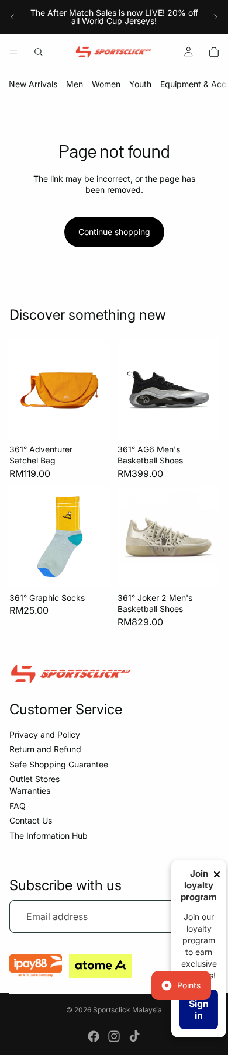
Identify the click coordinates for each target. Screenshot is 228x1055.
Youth (140, 84)
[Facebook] (94, 1036)
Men (74, 84)
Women (106, 84)
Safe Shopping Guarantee (58, 764)
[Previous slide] (13, 17)
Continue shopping (114, 232)
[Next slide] (215, 17)
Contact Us (30, 820)
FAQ (17, 806)
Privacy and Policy (44, 734)
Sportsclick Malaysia (127, 1009)
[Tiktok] (134, 1036)
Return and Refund (45, 749)
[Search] (38, 52)
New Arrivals (33, 84)
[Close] (217, 874)
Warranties (29, 790)
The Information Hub (48, 835)
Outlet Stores (34, 779)
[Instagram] (114, 1036)
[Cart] (214, 52)
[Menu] (13, 52)
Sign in (199, 1009)
